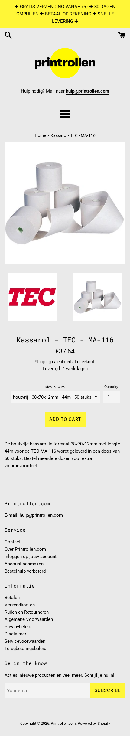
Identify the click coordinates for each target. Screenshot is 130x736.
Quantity (111, 387)
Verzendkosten (20, 605)
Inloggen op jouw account (31, 556)
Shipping (43, 361)
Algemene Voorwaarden (29, 619)
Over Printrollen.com (25, 549)
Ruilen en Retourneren (27, 612)
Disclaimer (15, 634)
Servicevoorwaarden (25, 641)
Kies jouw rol (55, 387)
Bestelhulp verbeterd (25, 571)
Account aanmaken (24, 564)
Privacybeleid (18, 626)
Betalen (12, 597)
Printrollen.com (63, 723)
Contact (13, 542)
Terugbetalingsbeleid (25, 648)
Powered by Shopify (94, 723)
